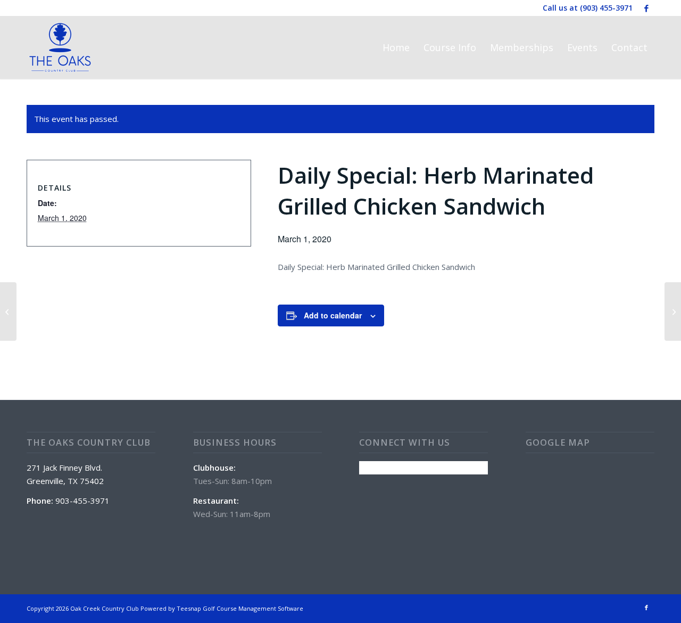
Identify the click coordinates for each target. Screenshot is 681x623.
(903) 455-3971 (606, 8)
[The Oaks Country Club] (60, 47)
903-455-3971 (82, 500)
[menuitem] (396, 47)
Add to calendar (333, 315)
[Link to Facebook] (646, 8)
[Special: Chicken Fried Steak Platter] (8, 311)
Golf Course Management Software (253, 608)
